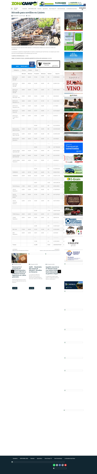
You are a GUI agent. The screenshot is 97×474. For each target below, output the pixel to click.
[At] (57, 465)
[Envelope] (82, 9)
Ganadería (24, 8)
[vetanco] (24, 64)
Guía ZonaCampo (61, 8)
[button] (12, 9)
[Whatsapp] (54, 465)
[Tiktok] (83, 8)
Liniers (29, 15)
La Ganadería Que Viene (71, 8)
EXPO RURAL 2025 (32, 8)
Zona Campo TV (52, 8)
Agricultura (45, 8)
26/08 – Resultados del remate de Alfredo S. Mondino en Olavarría (18, 269)
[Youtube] (81, 8)
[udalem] (48, 64)
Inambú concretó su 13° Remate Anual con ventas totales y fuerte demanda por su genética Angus (35, 270)
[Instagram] (85, 8)
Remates (39, 8)
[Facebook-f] (80, 8)
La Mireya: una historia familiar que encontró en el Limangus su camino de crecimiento (53, 270)
